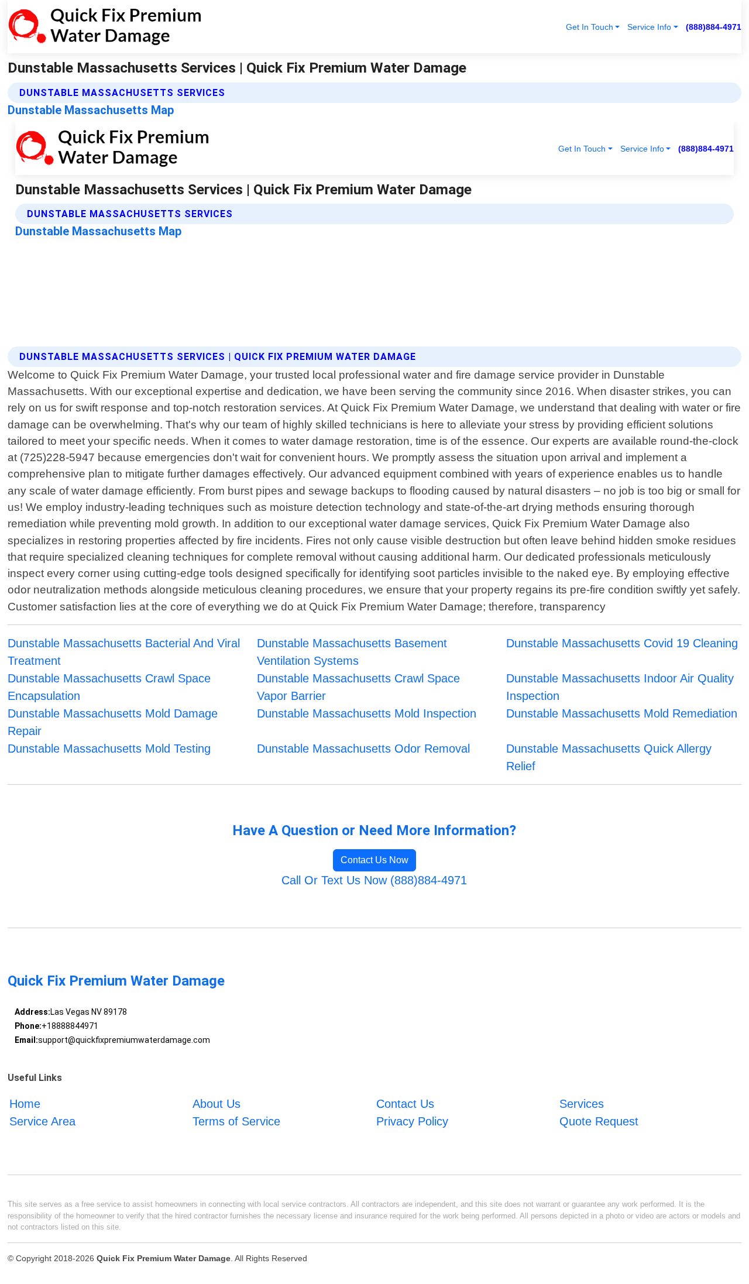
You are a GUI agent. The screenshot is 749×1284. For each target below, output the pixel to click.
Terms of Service (236, 1121)
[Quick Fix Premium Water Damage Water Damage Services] (105, 27)
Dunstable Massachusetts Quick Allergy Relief (609, 757)
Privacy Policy (412, 1121)
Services (581, 1103)
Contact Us (405, 1103)
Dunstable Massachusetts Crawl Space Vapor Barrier (358, 687)
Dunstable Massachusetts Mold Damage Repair (113, 722)
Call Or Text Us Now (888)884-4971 (374, 880)
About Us (216, 1103)
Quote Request (598, 1121)
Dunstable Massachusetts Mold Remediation (621, 713)
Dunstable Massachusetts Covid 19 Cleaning (622, 643)
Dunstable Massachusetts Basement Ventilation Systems (352, 652)
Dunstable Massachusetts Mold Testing (109, 748)
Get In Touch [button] (589, 27)
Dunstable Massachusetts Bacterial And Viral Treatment (124, 652)
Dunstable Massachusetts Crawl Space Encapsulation (109, 687)
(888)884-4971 (713, 27)
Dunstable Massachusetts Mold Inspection (366, 713)
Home (24, 1103)
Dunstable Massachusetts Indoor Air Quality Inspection (620, 687)
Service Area (42, 1121)
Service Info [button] (649, 27)
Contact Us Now (374, 860)
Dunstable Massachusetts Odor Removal (363, 748)
